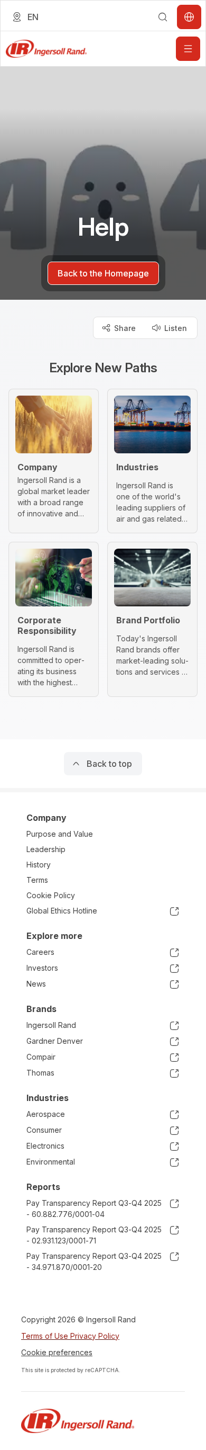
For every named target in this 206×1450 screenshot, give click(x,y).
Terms (37, 879)
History (38, 864)
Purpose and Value (59, 833)
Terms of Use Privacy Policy (70, 1335)
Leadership (45, 849)
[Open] (188, 49)
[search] (163, 17)
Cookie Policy (50, 895)
